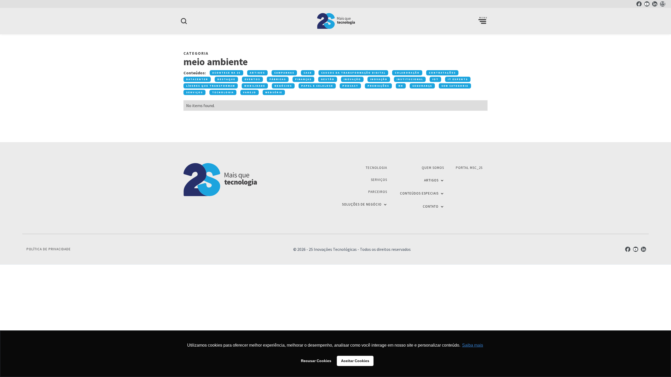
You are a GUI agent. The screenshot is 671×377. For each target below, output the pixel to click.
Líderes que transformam (210, 85)
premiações (378, 85)
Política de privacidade (48, 249)
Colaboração (407, 72)
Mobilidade (254, 85)
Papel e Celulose (317, 85)
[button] (482, 21)
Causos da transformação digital (353, 72)
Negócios (283, 85)
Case (308, 72)
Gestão (327, 79)
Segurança (422, 85)
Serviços (194, 92)
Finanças (303, 79)
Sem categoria (454, 85)
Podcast (350, 85)
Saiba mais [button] (472, 345)
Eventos (252, 79)
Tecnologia (223, 92)
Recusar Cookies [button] (316, 361)
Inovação (352, 79)
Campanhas (284, 72)
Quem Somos (433, 167)
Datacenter (197, 79)
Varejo (249, 92)
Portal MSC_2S (469, 167)
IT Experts (458, 79)
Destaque (226, 79)
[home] (335, 21)
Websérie (273, 92)
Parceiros (377, 192)
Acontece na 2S (226, 72)
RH (400, 85)
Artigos (257, 72)
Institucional (410, 79)
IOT (435, 79)
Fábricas (277, 79)
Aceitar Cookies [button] (355, 361)
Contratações (442, 72)
